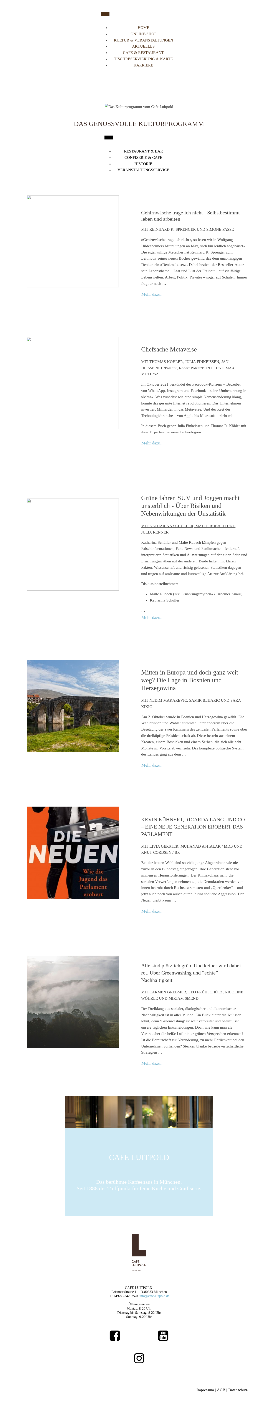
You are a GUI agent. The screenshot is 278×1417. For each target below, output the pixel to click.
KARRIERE (143, 65)
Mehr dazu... (152, 294)
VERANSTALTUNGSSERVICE (143, 170)
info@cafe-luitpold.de (154, 1296)
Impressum (205, 1390)
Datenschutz (238, 1390)
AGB (221, 1390)
